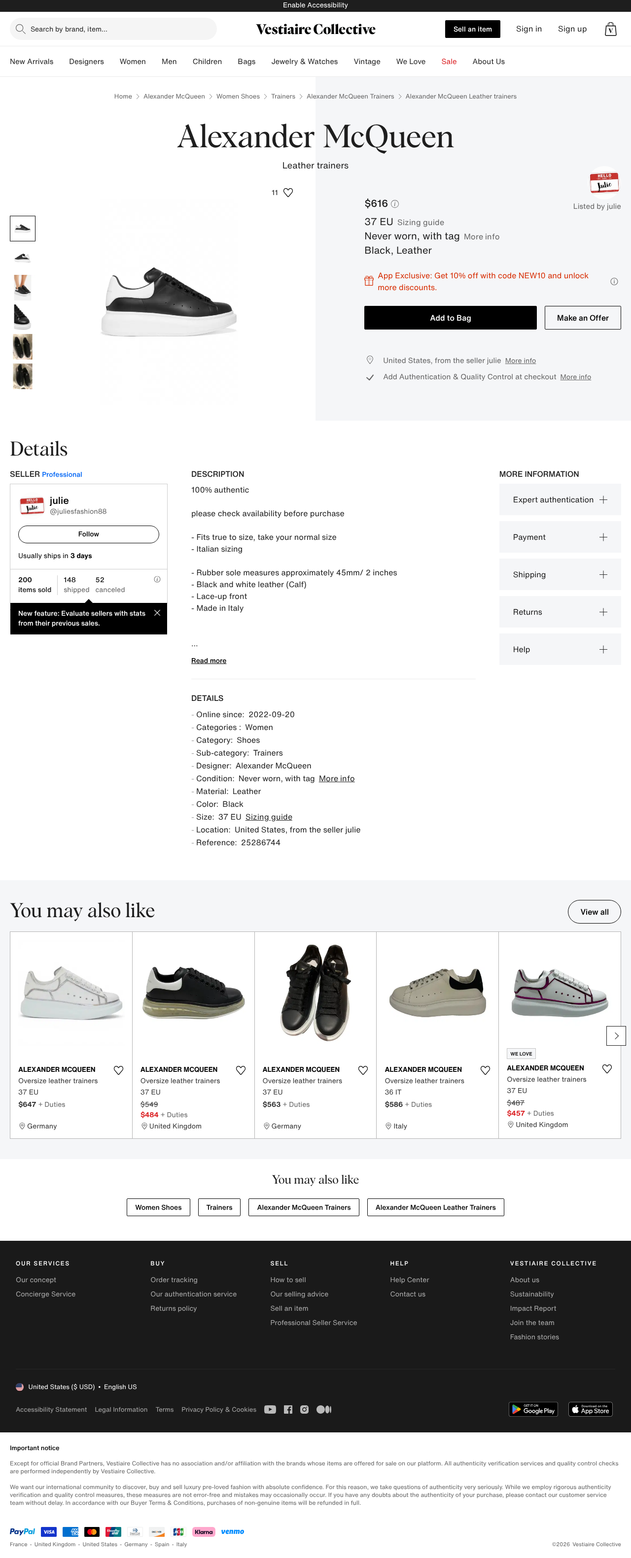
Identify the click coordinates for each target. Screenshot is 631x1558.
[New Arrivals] (61, 62)
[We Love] (434, 62)
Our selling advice (299, 1294)
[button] (611, 29)
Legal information (121, 1409)
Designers (86, 61)
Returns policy (173, 1308)
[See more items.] (616, 1036)
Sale (449, 61)
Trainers (283, 96)
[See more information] (614, 281)
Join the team (532, 1323)
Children (207, 61)
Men (169, 61)
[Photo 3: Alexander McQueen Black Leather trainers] (22, 287)
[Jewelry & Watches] (346, 62)
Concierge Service (45, 1294)
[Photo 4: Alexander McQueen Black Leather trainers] (22, 317)
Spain (162, 1544)
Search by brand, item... (69, 29)
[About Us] (513, 62)
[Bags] (263, 62)
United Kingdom (55, 1544)
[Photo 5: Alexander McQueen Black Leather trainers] (22, 347)
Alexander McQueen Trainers (350, 96)
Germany (136, 1544)
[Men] (185, 62)
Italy (181, 1544)
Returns (527, 612)
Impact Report (533, 1308)
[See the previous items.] (15, 1036)
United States (100, 1544)
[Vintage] (388, 62)
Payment (529, 537)
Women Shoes (238, 96)
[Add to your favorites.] (119, 1070)
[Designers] (112, 62)
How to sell (288, 1280)
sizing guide (420, 222)
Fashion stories (534, 1337)
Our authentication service (193, 1294)
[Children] (230, 62)
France (19, 1544)
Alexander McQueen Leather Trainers (436, 1207)
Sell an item (473, 29)
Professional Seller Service (313, 1323)
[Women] (154, 62)
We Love (411, 61)
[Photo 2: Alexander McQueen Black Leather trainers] (22, 258)
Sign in (529, 29)
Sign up (572, 29)
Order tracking (174, 1280)
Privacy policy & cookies (218, 1409)
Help (521, 649)
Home (123, 96)
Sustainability (532, 1294)
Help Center (409, 1280)
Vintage (366, 61)
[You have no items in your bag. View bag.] (611, 29)
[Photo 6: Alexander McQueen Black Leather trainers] (22, 376)
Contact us (408, 1294)
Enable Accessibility (315, 5)
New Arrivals (31, 61)
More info (482, 236)
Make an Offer (583, 318)
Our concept (36, 1280)
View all (594, 912)
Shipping (529, 574)
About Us (489, 61)
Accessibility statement (51, 1409)
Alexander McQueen (174, 96)
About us (524, 1280)
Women (133, 61)
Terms (164, 1409)
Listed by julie (597, 206)
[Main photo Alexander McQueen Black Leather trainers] (22, 228)
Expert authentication (553, 499)
